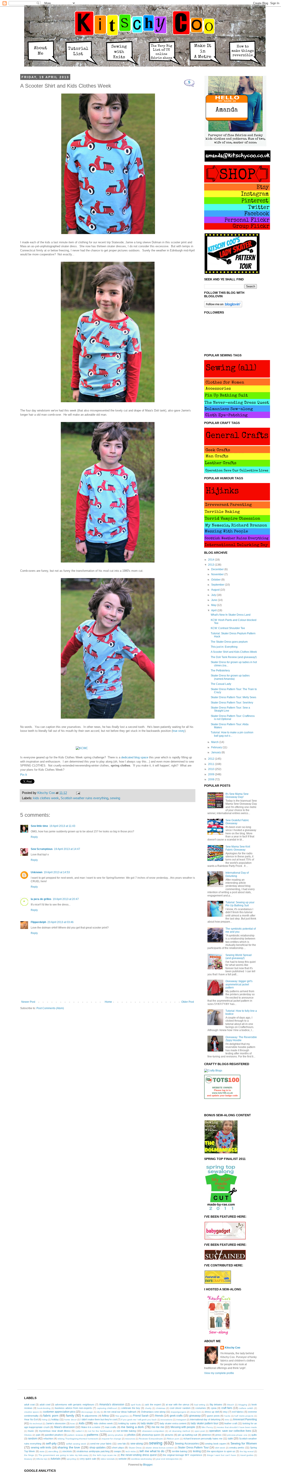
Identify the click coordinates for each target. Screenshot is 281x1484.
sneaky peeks (236, 1447)
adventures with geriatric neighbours (74, 1404)
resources (130, 1438)
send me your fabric (101, 1443)
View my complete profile (219, 1373)
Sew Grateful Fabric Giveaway (237, 822)
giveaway (195, 1415)
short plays (118, 1447)
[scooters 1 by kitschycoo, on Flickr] (108, 718)
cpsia (213, 1408)
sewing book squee (215, 1443)
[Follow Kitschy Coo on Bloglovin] (223, 306)
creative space (31, 1412)
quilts (254, 1435)
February (217, 747)
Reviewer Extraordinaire (151, 1438)
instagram (181, 1419)
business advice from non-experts (73, 1408)
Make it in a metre (91, 1427)
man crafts (110, 1427)
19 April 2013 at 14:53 (57, 872)
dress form (195, 1412)
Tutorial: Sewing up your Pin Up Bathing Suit (239, 904)
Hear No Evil (31, 1419)
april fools (136, 1404)
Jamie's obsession (56, 1423)
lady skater (147, 1423)
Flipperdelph (38, 922)
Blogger (147, 1464)
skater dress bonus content (160, 1447)
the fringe (29, 1455)
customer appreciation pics (59, 1411)
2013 (211, 564)
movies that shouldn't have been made (237, 1427)
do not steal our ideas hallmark (120, 1411)
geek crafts (176, 1415)
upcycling (71, 1459)
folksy (105, 1415)
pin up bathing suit (187, 1435)
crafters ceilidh (246, 1408)
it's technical (36, 1423)
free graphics (122, 1416)
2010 (211, 769)
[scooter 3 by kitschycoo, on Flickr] (108, 234)
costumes (200, 1408)
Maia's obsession (64, 1427)
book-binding (43, 1408)
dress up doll (211, 1411)
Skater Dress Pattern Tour (193, 1447)
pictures (169, 1435)
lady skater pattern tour (204, 1423)
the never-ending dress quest (139, 1455)
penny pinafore (115, 1435)
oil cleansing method (179, 1431)
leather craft (230, 1423)
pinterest (206, 1435)
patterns (92, 1434)
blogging (242, 1404)
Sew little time (39, 826)
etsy (225, 1411)
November (217, 574)
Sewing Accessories (187, 1443)
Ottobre (28, 1435)
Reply (34, 836)
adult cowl (45, 1404)
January (216, 752)
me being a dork (132, 1427)
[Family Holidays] (222, 1110)
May (214, 605)
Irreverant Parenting (245, 1419)
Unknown (36, 872)
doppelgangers (178, 1412)
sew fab (121, 1443)
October (216, 579)
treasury (28, 1459)
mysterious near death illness (55, 1431)
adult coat (29, 1404)
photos (131, 1434)
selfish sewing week (76, 1444)
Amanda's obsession (111, 1404)
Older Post (187, 1001)
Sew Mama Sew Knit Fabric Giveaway (237, 848)
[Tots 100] (222, 1098)
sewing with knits (41, 1447)
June (214, 600)
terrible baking (179, 1451)
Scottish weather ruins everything (84, 798)
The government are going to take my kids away (63, 1455)
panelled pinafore (54, 1435)
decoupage (87, 1412)
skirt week (220, 1447)
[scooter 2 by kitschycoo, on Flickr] (108, 562)
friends (159, 1415)
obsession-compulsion (153, 1431)
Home (108, 1001)
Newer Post (28, 1001)
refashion (48, 1438)
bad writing (199, 1404)
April (214, 610)
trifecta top (41, 1459)
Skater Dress (135, 1447)
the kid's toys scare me (105, 1455)
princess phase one (237, 1435)
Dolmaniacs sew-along (153, 1411)
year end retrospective (167, 1459)
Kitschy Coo (232, 1347)
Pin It (23, 774)
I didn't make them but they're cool (99, 1419)
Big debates (216, 1404)
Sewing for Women (244, 1443)
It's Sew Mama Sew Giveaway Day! (237, 795)
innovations (166, 1419)
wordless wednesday (141, 1459)
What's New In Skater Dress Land (230, 614)
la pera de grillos (41, 899)
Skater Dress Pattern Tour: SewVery (232, 702)
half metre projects (243, 1416)
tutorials (55, 1458)
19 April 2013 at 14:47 (67, 849)
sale (230, 1438)
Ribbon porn (173, 1438)
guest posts (213, 1415)
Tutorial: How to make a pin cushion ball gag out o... (232, 734)
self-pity (51, 1443)
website (123, 1458)
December (217, 569)
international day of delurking (205, 1419)
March (215, 742)
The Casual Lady (221, 683)
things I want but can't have (221, 1455)
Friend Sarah (141, 1415)
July (214, 595)
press (218, 1435)
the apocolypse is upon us (221, 1451)
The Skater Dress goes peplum (229, 641)
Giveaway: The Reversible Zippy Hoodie (241, 1039)
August (215, 589)
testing (197, 1451)
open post (200, 1431)
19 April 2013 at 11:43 (62, 826)
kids (82, 1423)
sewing (115, 798)
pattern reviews (75, 1435)
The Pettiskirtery (220, 670)
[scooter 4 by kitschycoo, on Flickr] (108, 402)
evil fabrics (237, 1411)
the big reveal (247, 1451)
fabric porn (50, 1415)
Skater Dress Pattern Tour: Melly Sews (233, 697)
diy (98, 1412)
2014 (211, 559)
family (70, 1415)
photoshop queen (151, 1435)
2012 (211, 758)
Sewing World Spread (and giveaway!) (238, 957)
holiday (55, 1419)
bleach (230, 1404)
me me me (157, 1427)
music (31, 1431)
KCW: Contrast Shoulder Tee (228, 628)
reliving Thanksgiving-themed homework (78, 1438)
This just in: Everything (224, 646)
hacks (227, 1416)
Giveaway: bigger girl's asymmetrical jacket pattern (238, 984)
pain (38, 1435)
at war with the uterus (177, 1404)
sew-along (136, 1443)
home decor (70, 1419)
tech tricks (131, 1451)
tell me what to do (152, 1451)
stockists (67, 1451)
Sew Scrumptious (42, 849)
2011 (211, 764)
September (218, 584)
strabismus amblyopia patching (92, 1451)
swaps (117, 1451)
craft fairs (226, 1408)
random (32, 1438)
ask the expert (153, 1404)
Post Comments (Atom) (50, 1008)
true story (179, 730)
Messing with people (183, 1427)
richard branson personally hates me (202, 1438)
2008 (211, 779)
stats (42, 1451)
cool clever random (180, 1408)
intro (227, 1419)
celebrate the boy (130, 1408)
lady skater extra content (173, 1423)
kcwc (72, 1423)
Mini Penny (207, 1427)
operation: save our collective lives (230, 1430)
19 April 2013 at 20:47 (66, 899)
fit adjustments (89, 1415)
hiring (44, 1419)
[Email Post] (77, 793)
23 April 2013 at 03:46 (60, 922)
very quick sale (88, 1458)
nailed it (80, 1431)
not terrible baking (126, 1431)
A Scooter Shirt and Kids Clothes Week (234, 651)
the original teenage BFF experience (182, 1455)
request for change (111, 1438)
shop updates (97, 1447)
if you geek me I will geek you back (139, 1419)
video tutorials (108, 1459)
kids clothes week (46, 798)
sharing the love (69, 1447)
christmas (160, 1408)
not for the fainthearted (100, 1431)
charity (148, 1408)
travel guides (247, 1455)
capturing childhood (107, 1408)
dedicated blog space (134, 757)
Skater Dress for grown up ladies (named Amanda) (230, 677)
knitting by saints (127, 1423)
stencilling (53, 1451)
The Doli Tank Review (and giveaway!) (234, 657)
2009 (211, 774)
